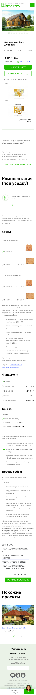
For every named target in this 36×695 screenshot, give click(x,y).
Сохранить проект (16, 74)
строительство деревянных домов (18, 683)
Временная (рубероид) (11, 418)
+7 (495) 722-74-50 (18, 649)
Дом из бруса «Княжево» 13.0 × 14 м (14, 628)
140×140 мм (8, 252)
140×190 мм (8, 265)
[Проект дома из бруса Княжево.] (18, 615)
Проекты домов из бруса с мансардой (12, 557)
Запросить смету (18, 67)
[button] (9, 33)
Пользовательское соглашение (14, 685)
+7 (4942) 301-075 (18, 653)
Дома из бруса (7, 545)
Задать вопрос (22, 79)
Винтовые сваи (9, 386)
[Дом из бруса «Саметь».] (27, 124)
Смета (29, 692)
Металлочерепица (10, 426)
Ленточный (7, 396)
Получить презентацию (18, 580)
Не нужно (7, 381)
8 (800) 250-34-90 (10, 79)
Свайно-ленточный (10, 400)
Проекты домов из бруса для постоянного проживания (14, 567)
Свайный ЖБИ (8, 391)
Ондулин (7, 422)
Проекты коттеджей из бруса (14, 562)
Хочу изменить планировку (18, 165)
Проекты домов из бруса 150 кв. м (15, 550)
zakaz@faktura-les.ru (18, 663)
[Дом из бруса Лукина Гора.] (5, 124)
